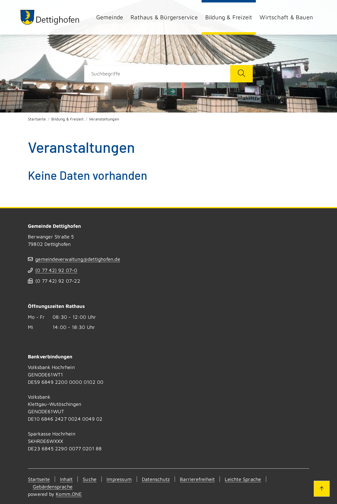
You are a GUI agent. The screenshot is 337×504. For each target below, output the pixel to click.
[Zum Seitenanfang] (322, 489)
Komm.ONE (69, 494)
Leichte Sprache (243, 479)
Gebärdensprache (53, 486)
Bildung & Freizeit (228, 17)
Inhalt (66, 479)
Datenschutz (156, 479)
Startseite (37, 119)
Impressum (119, 479)
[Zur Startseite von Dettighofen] (50, 17)
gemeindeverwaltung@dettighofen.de (77, 259)
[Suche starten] (241, 73)
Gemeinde (109, 17)
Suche (89, 479)
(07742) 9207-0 (56, 270)
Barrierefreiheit (197, 479)
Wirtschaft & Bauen (286, 17)
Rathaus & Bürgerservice (164, 17)
